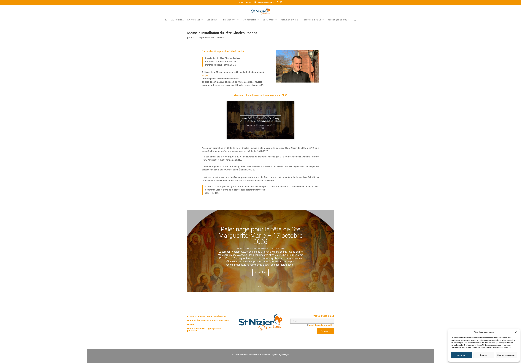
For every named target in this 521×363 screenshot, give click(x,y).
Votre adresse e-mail (323, 316)
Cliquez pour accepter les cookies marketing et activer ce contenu (260, 120)
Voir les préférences (506, 355)
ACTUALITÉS (177, 20)
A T (192, 37)
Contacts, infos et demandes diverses (206, 316)
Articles (220, 37)
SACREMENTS (249, 20)
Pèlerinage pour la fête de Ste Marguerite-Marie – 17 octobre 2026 (260, 236)
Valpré (205, 75)
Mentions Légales (270, 354)
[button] (515, 332)
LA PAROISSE (193, 20)
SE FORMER (268, 20)
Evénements (265, 249)
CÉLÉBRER (212, 20)
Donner (191, 325)
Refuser (483, 355)
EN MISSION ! (229, 20)
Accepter (461, 355)
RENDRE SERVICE (289, 20)
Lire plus (260, 272)
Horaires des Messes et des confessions (208, 321)
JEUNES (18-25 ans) (337, 20)
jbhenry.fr (284, 354)
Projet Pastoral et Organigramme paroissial (204, 330)
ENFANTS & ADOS (312, 20)
